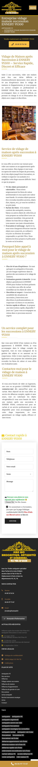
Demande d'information (16, 619)
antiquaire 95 (17, 717)
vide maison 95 (22, 757)
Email (7, 608)
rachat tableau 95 (8, 754)
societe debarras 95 (25, 754)
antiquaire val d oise (25, 732)
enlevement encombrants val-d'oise (16, 751)
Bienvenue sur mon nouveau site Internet (16, 642)
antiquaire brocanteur (10, 726)
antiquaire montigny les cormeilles (15, 729)
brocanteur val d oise (10, 738)
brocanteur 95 (18, 735)
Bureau (7, 590)
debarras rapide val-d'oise (12, 748)
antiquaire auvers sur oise (12, 723)
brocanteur (6, 735)
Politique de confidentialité (14, 655)
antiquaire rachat (8, 732)
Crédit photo (9, 663)
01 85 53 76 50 (20, 44)
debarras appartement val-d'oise (14, 741)
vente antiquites (8, 757)
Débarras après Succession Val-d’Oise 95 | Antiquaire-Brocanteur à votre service (16, 632)
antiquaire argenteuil (10, 720)
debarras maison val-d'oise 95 (13, 745)
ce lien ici (24, 515)
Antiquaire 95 (7, 28)
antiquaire (6, 717)
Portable (7, 599)
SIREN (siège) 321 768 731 (13, 659)
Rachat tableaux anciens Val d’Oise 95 (14, 637)
